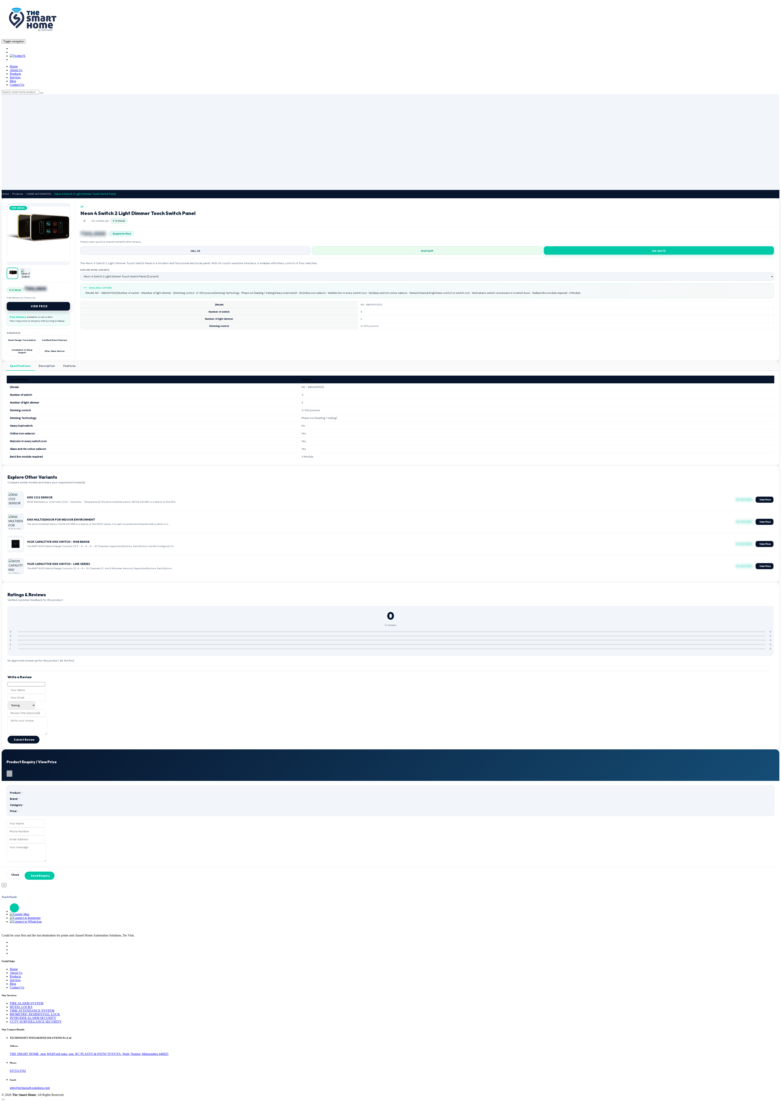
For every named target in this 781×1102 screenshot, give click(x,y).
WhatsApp (427, 251)
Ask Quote (659, 251)
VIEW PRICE (39, 306)
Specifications (20, 365)
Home (14, 66)
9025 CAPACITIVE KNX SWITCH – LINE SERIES (58, 564)
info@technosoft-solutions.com (30, 1088)
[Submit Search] (41, 93)
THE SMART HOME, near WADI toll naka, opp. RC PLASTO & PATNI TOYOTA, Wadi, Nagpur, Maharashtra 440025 (89, 1054)
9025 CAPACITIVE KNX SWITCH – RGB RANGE (58, 542)
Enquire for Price (122, 233)
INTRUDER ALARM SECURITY (33, 1018)
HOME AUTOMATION (39, 194)
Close (15, 874)
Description (47, 365)
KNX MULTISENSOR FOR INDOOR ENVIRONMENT (61, 519)
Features (69, 365)
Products (15, 73)
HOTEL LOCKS (21, 1007)
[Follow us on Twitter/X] (17, 56)
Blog (13, 81)
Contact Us (17, 84)
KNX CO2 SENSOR (39, 497)
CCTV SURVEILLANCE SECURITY (36, 1021)
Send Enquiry (40, 875)
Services (15, 77)
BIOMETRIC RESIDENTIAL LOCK (35, 1014)
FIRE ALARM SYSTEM (26, 1003)
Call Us (195, 251)
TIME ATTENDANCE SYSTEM (32, 1010)
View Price (765, 499)
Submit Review (24, 739)
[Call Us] (394, 907)
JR (81, 206)
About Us (16, 70)
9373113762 (18, 1071)
